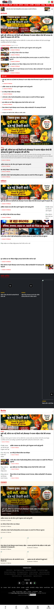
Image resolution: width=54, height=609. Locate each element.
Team (13, 592)
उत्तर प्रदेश (15, 5)
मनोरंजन (3, 181)
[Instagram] (30, 583)
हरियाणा (21, 5)
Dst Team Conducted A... (33, 572)
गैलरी (52, 588)
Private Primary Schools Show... (44, 574)
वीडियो (27, 590)
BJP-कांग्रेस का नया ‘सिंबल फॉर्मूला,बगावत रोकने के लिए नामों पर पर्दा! (18, 102)
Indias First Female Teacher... (44, 572)
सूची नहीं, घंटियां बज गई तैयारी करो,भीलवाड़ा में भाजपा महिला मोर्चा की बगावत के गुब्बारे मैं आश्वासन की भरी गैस (26, 36)
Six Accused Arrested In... (27, 576)
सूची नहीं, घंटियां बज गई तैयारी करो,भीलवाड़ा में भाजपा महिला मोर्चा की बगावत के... (26, 434)
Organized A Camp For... (37, 576)
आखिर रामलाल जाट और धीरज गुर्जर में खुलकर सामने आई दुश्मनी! (17, 87)
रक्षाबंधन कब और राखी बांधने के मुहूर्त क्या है (37, 559)
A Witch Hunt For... (9, 570)
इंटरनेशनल (4, 13)
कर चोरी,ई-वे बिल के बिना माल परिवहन (11, 92)
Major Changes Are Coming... (19, 570)
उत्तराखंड (26, 5)
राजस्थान (6, 5)
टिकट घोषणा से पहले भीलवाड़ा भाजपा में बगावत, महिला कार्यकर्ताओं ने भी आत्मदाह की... (31, 475)
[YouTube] (27, 583)
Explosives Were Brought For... (22, 574)
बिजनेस (48, 5)
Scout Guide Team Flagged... (43, 570)
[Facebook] (19, 583)
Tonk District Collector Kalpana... (10, 572)
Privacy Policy (19, 592)
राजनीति (32, 5)
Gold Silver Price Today (33, 574)
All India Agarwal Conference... (22, 572)
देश (2, 5)
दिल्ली (10, 5)
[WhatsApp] (34, 583)
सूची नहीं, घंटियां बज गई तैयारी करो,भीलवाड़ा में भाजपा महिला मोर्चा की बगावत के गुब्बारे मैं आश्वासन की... (27, 201)
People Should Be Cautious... (17, 576)
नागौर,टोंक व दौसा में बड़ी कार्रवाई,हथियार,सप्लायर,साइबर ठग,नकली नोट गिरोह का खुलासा (23, 97)
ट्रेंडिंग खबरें (4, 76)
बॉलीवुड (43, 5)
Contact (29, 592)
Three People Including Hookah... (10, 574)
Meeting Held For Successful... (31, 570)
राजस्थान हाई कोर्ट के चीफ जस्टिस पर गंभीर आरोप (13, 113)
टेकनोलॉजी (37, 5)
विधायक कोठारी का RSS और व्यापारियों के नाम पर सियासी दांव (12, 560)
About (25, 592)
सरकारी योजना (47, 588)
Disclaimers (35, 592)
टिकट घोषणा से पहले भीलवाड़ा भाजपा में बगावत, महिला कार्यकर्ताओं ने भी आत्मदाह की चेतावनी (24, 108)
